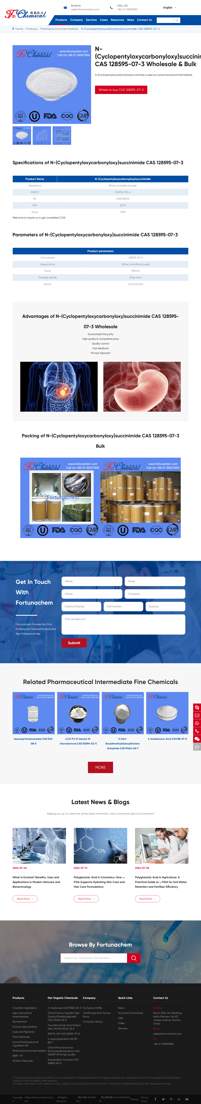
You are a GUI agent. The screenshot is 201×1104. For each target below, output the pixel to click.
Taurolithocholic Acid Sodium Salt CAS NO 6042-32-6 (64, 1027)
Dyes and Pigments (24, 1031)
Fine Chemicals (21, 1036)
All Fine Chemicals (23, 1060)
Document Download (130, 1012)
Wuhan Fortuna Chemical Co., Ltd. (39, 1099)
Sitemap (134, 1099)
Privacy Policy (145, 1099)
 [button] (2, 721)
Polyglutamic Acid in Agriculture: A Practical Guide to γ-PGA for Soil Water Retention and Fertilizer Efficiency (161, 882)
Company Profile (92, 1007)
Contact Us (144, 20)
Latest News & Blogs (100, 802)
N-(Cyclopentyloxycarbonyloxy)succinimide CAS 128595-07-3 (120, 28)
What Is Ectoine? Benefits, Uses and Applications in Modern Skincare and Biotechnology (36, 882)
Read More (25, 898)
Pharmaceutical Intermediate (59, 28)
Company (76, 20)
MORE (100, 767)
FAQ (120, 1018)
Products (61, 20)
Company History (93, 1021)
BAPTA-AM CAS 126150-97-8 (64, 1033)
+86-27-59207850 (127, 9)
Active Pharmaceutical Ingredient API (25, 1044)
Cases (104, 20)
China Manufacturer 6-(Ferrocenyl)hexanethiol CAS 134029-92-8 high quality (63, 1051)
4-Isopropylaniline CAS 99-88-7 (63, 1040)
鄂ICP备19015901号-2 (86, 1099)
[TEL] (197, 731)
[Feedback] (197, 747)
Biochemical (20, 1021)
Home (19, 28)
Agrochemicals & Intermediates (22, 1014)
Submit (74, 643)
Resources (117, 20)
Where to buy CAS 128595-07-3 (121, 90)
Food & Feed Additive (25, 1026)
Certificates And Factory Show (97, 1014)
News (130, 20)
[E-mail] (197, 715)
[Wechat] (197, 739)
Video (121, 1023)
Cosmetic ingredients (25, 1007)
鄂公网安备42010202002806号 (114, 1099)
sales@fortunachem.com (85, 9)
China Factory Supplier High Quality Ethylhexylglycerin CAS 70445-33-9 (63, 1016)
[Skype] (197, 707)
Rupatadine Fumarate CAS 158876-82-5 (63, 1061)
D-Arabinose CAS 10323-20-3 (64, 1007)
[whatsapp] (197, 723)
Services (91, 20)
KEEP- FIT (18, 1055)
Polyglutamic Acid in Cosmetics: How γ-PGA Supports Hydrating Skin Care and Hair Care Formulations (99, 882)
